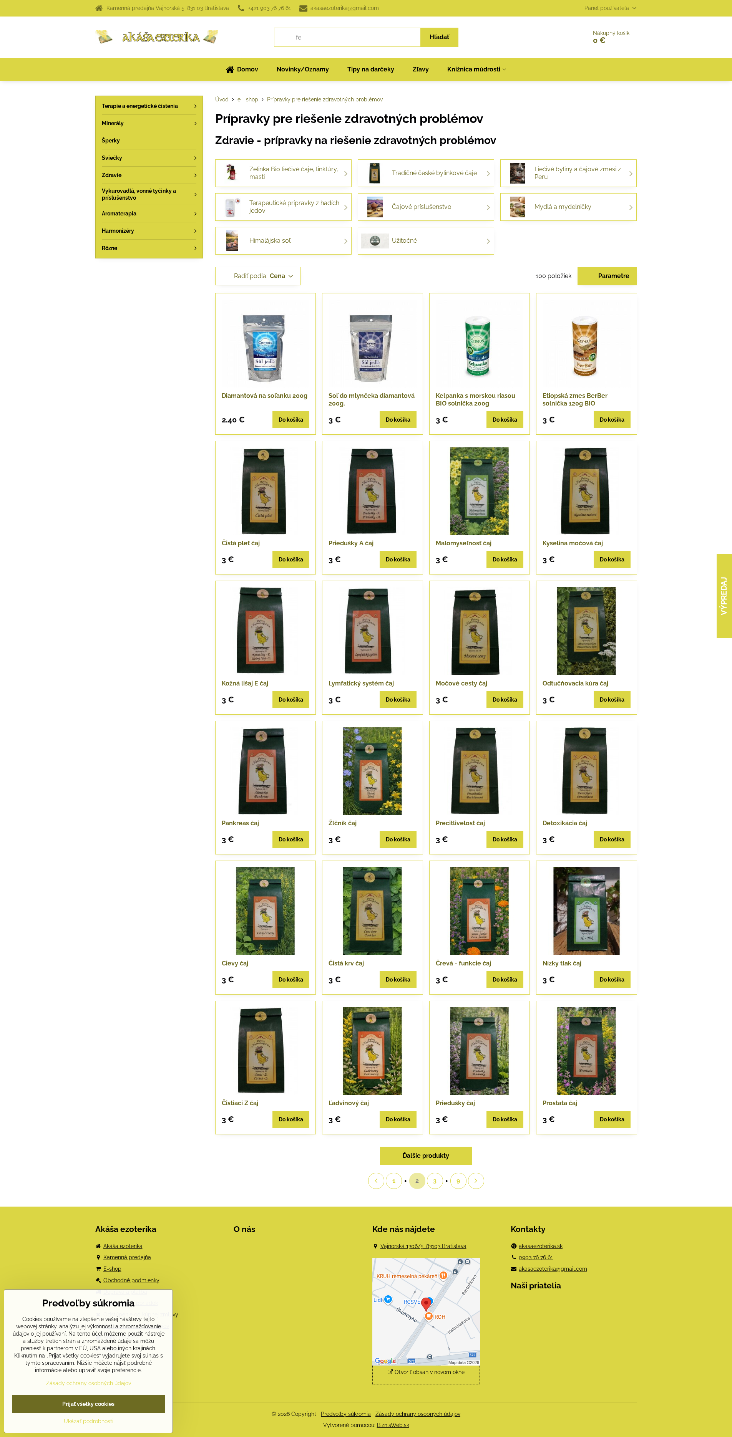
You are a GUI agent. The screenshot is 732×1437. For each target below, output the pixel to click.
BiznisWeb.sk (393, 1425)
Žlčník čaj (343, 823)
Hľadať (439, 37)
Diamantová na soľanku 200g (264, 395)
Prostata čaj (560, 1103)
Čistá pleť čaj (241, 543)
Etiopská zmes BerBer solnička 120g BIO (575, 399)
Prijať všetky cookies (88, 1404)
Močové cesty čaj (461, 683)
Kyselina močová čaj (573, 543)
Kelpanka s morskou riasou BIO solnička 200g (475, 399)
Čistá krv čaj (346, 963)
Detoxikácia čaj (565, 823)
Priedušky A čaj (351, 543)
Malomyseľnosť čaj (463, 543)
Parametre (613, 276)
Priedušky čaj (455, 1103)
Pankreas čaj (240, 823)
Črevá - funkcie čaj (463, 963)
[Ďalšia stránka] (476, 1181)
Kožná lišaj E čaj (245, 683)
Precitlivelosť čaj (460, 823)
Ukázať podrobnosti (88, 1421)
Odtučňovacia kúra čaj (575, 683)
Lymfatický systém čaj (361, 683)
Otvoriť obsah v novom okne (429, 1372)
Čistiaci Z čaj (240, 1103)
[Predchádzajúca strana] (376, 1181)
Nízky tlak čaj (562, 963)
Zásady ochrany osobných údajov (417, 1414)
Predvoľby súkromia (346, 1414)
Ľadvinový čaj (349, 1103)
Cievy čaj (235, 963)
